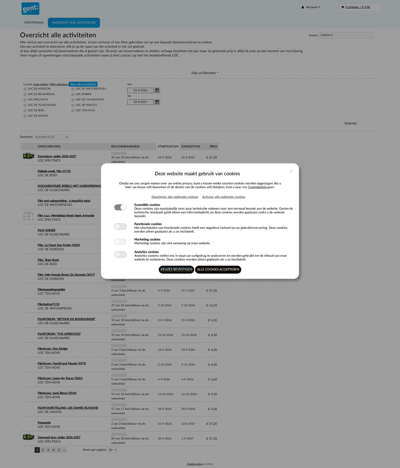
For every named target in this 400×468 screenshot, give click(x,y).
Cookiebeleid (257, 187)
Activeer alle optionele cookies (223, 197)
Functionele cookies (148, 224)
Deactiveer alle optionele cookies (175, 197)
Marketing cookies (147, 239)
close (291, 171)
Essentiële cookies (147, 204)
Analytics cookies (146, 252)
